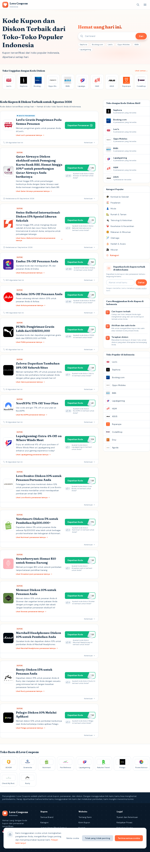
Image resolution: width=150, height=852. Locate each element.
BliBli (137, 44)
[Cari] (138, 4)
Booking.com (97, 44)
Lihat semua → (141, 71)
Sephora (83, 44)
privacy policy (141, 288)
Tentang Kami (85, 817)
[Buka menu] (145, 4)
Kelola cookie (73, 838)
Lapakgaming (85, 49)
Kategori (44, 822)
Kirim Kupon (84, 822)
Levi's (110, 44)
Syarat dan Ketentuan (127, 817)
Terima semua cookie (129, 838)
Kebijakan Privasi (124, 822)
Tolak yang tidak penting (97, 838)
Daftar (141, 282)
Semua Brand (46, 817)
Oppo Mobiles (123, 44)
